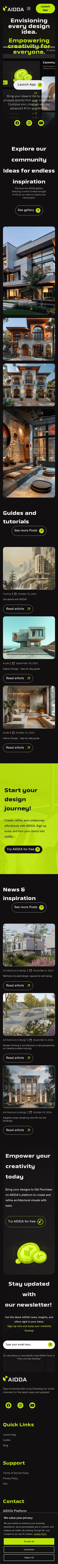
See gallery (26, 210)
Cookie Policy (40, 1534)
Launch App (45, 8)
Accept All (29, 1541)
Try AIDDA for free (21, 849)
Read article (15, 609)
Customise (29, 1549)
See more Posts (25, 530)
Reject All (29, 1557)
